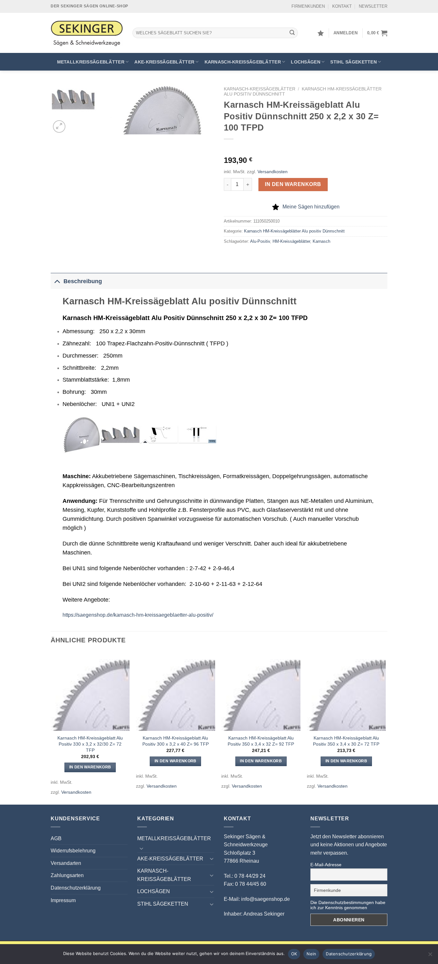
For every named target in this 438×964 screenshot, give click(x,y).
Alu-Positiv (260, 241)
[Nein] (430, 956)
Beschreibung (82, 281)
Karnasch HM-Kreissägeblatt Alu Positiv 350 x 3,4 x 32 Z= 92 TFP (261, 741)
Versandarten (66, 863)
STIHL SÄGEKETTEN (353, 61)
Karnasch (321, 241)
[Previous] (51, 727)
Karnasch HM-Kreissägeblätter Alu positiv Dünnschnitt (294, 231)
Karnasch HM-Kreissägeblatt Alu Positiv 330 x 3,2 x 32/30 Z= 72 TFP (90, 743)
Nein (311, 953)
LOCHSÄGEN (305, 61)
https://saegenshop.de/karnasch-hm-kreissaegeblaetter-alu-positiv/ (138, 615)
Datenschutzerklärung (76, 888)
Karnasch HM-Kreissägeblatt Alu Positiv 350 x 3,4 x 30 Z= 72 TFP (346, 741)
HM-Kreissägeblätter (291, 241)
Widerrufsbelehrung (73, 850)
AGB (56, 838)
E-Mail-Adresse (325, 864)
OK (294, 953)
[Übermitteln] (292, 33)
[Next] (385, 727)
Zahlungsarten (67, 875)
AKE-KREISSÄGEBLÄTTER (164, 61)
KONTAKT (342, 6)
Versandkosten (272, 171)
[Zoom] (59, 126)
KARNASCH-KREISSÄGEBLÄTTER (243, 61)
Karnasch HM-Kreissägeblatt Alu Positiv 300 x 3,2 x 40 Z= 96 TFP (175, 741)
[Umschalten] (57, 281)
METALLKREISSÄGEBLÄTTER (90, 61)
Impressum (63, 900)
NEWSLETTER (373, 6)
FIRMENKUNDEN (308, 6)
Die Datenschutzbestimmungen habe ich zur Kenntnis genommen (347, 905)
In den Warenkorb (293, 184)
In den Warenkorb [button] (90, 767)
